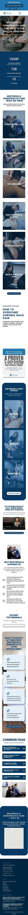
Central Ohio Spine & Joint (10, 822)
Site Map (11, 912)
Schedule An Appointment (14, 5)
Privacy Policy (6, 889)
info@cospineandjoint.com (8, 875)
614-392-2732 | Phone (7, 871)
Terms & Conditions (7, 890)
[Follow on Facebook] (10, 9)
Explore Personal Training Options (14, 533)
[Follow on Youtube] (18, 9)
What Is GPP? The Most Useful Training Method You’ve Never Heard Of (13, 898)
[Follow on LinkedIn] (15, 9)
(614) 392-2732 (14, 2)
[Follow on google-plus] (13, 9)
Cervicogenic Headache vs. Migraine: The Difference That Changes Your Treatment (13, 905)
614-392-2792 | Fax (7, 873)
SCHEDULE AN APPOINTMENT (14, 44)
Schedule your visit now (14, 726)
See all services (14, 293)
